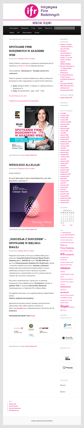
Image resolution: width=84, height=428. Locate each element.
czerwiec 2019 (64, 146)
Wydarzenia (24, 28)
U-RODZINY (63, 297)
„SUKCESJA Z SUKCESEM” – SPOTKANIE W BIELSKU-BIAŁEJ (27, 243)
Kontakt (37, 32)
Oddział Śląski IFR (65, 274)
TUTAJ (32, 316)
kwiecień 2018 (64, 161)
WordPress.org (14, 410)
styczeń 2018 (64, 168)
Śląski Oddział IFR (31, 155)
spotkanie (64, 292)
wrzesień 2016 (64, 200)
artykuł (62, 237)
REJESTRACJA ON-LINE (18, 96)
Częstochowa (69, 240)
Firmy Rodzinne (67, 248)
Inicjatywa (69, 254)
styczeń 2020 (64, 135)
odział (72, 274)
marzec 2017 (64, 187)
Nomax (62, 264)
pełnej (62, 276)
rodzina (71, 281)
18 (67, 219)
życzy (65, 310)
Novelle (66, 264)
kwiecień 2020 (64, 128)
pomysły (62, 281)
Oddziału (62, 271)
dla (67, 242)
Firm (62, 245)
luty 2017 (63, 189)
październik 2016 (65, 198)
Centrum (62, 240)
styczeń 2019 (64, 152)
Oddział (65, 268)
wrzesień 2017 (64, 176)
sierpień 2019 (64, 144)
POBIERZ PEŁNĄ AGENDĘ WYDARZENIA (24, 101)
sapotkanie (63, 289)
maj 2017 (63, 183)
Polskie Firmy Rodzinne (66, 279)
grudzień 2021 (64, 115)
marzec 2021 (64, 120)
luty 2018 (63, 165)
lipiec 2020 (63, 126)
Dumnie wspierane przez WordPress (42, 421)
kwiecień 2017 (64, 185)
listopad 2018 (64, 155)
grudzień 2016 (64, 194)
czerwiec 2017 (64, 181)
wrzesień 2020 (64, 124)
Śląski (64, 306)
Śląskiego (72, 307)
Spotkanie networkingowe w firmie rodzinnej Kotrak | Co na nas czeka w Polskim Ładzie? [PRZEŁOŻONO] (66, 57)
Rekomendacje (27, 32)
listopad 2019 (64, 139)
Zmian (67, 302)
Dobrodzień (71, 242)
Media (40, 28)
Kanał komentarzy (14, 408)
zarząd (70, 300)
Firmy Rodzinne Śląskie (66, 251)
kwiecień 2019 (64, 150)
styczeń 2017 (64, 191)
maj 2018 (63, 159)
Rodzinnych (65, 286)
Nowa (70, 264)
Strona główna (14, 28)
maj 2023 (63, 113)
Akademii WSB (23, 66)
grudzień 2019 (64, 137)
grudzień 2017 (64, 170)
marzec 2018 (64, 163)
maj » (71, 225)
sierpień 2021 (64, 118)
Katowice (62, 262)
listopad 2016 (64, 196)
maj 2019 (63, 148)
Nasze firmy (48, 28)
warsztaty (69, 297)
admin (33, 59)
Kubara (68, 262)
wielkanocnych (64, 300)
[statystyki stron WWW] (63, 385)
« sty (63, 225)
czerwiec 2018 (64, 157)
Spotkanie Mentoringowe (67, 295)
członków (62, 242)
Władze (12, 32)
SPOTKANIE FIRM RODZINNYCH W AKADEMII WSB (26, 51)
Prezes (67, 281)
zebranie (62, 302)
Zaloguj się (12, 404)
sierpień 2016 (64, 202)
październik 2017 (65, 174)
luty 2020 (63, 133)
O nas (33, 28)
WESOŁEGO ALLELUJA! (24, 165)
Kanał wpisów (13, 406)
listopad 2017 (64, 172)
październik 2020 (65, 122)
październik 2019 (65, 142)
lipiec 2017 (63, 179)
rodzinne (62, 284)
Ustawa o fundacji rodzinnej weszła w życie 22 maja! (66, 46)
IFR (18, 32)
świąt (61, 310)
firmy (66, 245)
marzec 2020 (64, 131)
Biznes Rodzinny (69, 237)
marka (71, 262)
